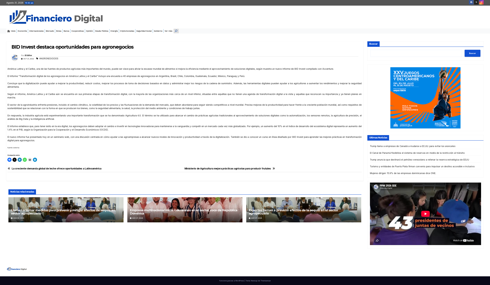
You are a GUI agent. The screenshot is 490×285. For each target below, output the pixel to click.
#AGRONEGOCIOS (48, 58)
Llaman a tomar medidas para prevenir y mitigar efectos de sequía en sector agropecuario (63, 211)
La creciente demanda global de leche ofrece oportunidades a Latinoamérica (56, 168)
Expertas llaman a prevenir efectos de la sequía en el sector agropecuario (293, 211)
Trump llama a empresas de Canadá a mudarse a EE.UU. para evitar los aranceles (412, 146)
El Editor (28, 55)
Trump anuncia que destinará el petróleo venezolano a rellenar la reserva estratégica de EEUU (419, 159)
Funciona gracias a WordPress (231, 281)
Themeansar (266, 281)
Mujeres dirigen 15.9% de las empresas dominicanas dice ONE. (403, 173)
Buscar (373, 43)
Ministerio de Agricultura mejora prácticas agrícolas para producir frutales (228, 168)
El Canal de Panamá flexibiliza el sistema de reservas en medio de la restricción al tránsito (417, 153)
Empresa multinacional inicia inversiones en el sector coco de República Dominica (183, 211)
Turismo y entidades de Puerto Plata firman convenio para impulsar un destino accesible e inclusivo (422, 166)
